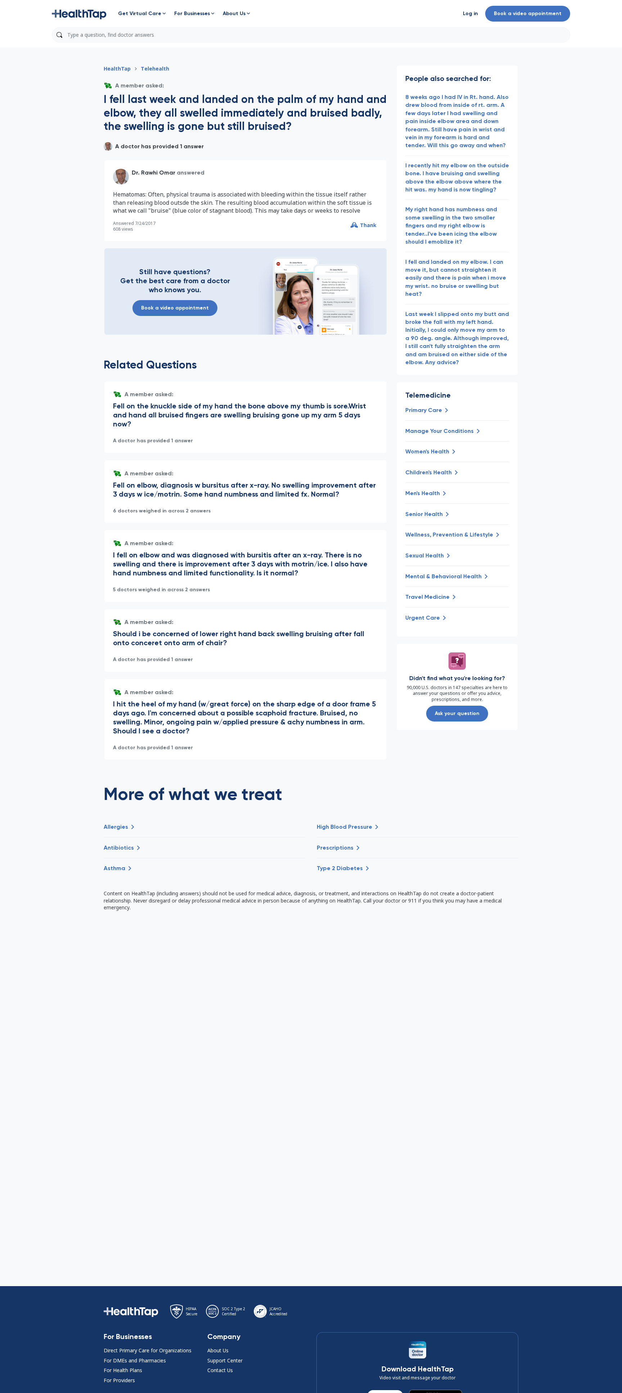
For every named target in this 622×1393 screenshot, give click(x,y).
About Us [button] (218, 1350)
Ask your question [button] (457, 713)
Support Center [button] (225, 1360)
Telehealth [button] (155, 68)
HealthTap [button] (117, 68)
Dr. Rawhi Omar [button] (153, 172)
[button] (79, 13)
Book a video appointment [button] (528, 13)
